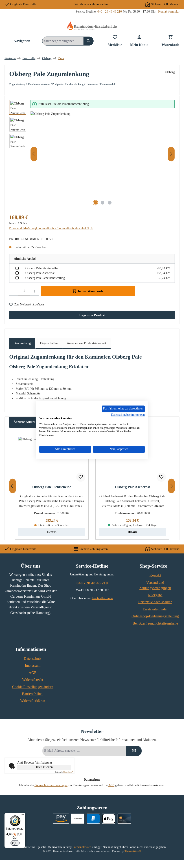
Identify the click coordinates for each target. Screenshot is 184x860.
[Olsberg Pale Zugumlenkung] (103, 159)
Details (51, 532)
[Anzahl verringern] (13, 291)
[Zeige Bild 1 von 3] (95, 203)
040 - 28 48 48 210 (109, 11)
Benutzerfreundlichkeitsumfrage (155, 623)
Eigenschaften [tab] (49, 343)
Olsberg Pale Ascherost (40, 273)
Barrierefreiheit (32, 694)
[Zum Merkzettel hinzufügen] (80, 477)
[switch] (15, 843)
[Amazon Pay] (61, 819)
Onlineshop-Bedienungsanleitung (155, 616)
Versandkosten (82, 847)
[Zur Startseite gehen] (92, 25)
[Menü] (22, 815)
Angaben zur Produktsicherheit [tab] (86, 343)
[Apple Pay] (108, 819)
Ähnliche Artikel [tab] (24, 422)
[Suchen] (88, 41)
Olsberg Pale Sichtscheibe (41, 268)
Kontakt (155, 575)
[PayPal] (93, 819)
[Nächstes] (171, 154)
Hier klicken (44, 767)
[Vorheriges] (34, 154)
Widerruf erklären (32, 701)
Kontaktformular (169, 11)
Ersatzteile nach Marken (155, 602)
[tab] (22, 343)
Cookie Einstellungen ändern (32, 687)
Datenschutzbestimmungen (51, 785)
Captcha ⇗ (64, 772)
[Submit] (134, 751)
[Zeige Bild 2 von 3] (102, 203)
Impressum (32, 666)
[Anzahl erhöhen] (34, 291)
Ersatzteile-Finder (155, 609)
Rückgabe (155, 595)
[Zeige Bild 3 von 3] (110, 203)
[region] (92, 154)
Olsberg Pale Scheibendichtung (45, 278)
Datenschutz (32, 659)
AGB (33, 673)
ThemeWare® (133, 851)
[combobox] (63, 41)
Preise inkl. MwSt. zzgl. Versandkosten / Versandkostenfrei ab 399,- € (51, 228)
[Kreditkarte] (124, 819)
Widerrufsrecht (32, 680)
